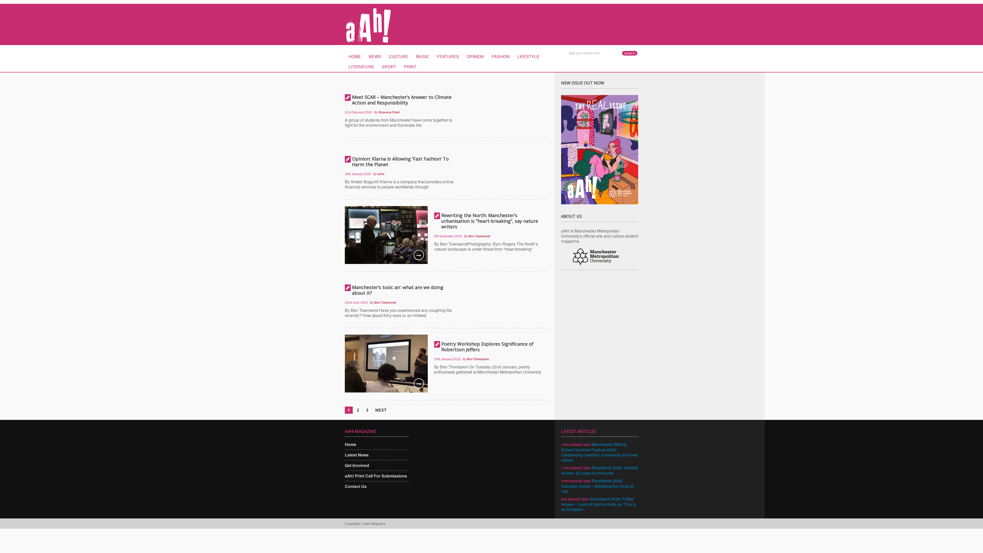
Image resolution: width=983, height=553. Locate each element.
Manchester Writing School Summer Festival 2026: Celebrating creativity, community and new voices (599, 452)
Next (381, 410)
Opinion (475, 56)
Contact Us (356, 486)
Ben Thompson (478, 359)
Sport (389, 67)
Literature (361, 67)
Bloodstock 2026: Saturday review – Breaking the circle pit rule (597, 486)
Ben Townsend (479, 236)
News (375, 56)
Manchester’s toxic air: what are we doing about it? (397, 290)
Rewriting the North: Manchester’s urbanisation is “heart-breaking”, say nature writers (489, 220)
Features (448, 56)
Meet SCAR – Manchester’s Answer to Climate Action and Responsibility (402, 99)
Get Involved (357, 465)
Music (422, 56)
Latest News (357, 455)
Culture (398, 56)
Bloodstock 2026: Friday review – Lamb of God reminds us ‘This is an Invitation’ (598, 504)
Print (410, 67)
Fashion (501, 56)
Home (355, 56)
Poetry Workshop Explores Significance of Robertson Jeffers (487, 346)
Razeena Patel (389, 112)
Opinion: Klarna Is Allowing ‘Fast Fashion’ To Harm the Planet (400, 161)
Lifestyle (528, 56)
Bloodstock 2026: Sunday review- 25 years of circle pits (599, 470)
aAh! (381, 174)
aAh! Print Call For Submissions (376, 476)
